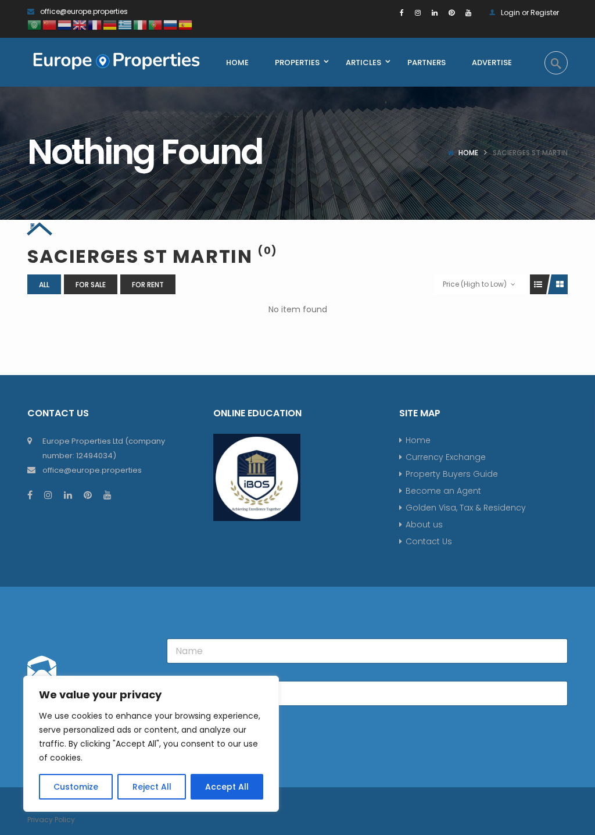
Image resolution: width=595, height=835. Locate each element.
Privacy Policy (51, 820)
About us (424, 524)
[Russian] (170, 24)
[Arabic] (34, 24)
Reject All (151, 787)
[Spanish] (185, 24)
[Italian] (140, 24)
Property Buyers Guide (452, 474)
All (44, 285)
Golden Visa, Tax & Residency (466, 507)
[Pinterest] (451, 12)
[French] (95, 24)
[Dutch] (65, 24)
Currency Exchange (446, 457)
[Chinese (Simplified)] (50, 24)
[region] (151, 744)
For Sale (91, 285)
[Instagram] (418, 12)
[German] (110, 24)
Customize (75, 787)
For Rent (148, 285)
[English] (80, 24)
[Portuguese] (155, 24)
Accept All (227, 787)
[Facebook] (402, 12)
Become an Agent (443, 491)
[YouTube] (468, 12)
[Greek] (125, 24)
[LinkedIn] (435, 12)
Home (468, 153)
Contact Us (429, 541)
